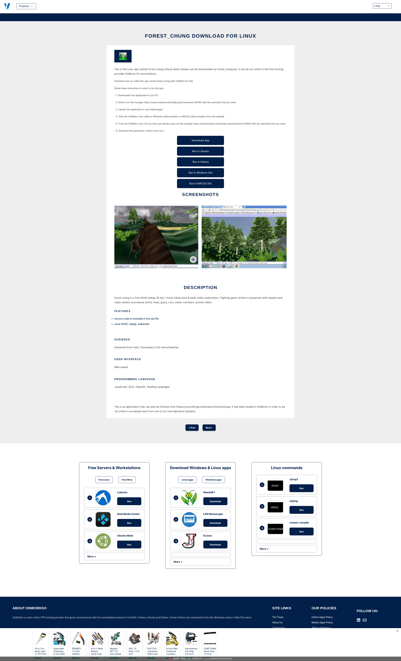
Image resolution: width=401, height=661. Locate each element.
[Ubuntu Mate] (104, 541)
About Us (277, 622)
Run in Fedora (201, 161)
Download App (200, 140)
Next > (209, 427)
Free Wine (127, 479)
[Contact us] (365, 620)
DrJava (207, 535)
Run (129, 501)
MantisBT (209, 492)
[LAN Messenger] (190, 519)
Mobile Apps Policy (322, 622)
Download (215, 501)
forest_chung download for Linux (200, 36)
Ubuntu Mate (125, 535)
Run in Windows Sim (201, 172)
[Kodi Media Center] (104, 519)
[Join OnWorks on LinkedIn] (358, 620)
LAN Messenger (213, 514)
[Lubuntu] (104, 498)
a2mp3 (293, 479)
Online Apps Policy (322, 617)
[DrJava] (190, 541)
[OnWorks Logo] (7, 6)
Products (24, 6)
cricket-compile (299, 522)
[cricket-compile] (276, 528)
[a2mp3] (276, 485)
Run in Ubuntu (200, 151)
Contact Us (278, 628)
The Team (277, 617)
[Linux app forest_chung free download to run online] (123, 56)
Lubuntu (122, 492)
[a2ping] (276, 506)
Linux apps (187, 479)
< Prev (192, 427)
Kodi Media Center (128, 514)
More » (91, 556)
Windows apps (214, 479)
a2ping (293, 500)
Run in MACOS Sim (200, 183)
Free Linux (104, 479)
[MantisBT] (190, 498)
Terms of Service (321, 628)
